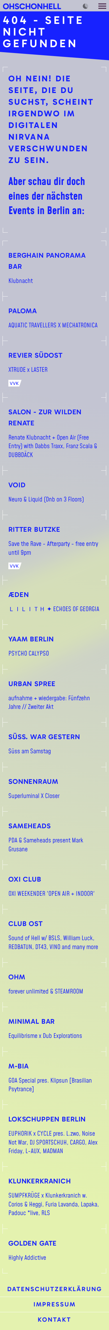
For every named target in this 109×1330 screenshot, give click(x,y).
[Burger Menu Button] (103, 5)
